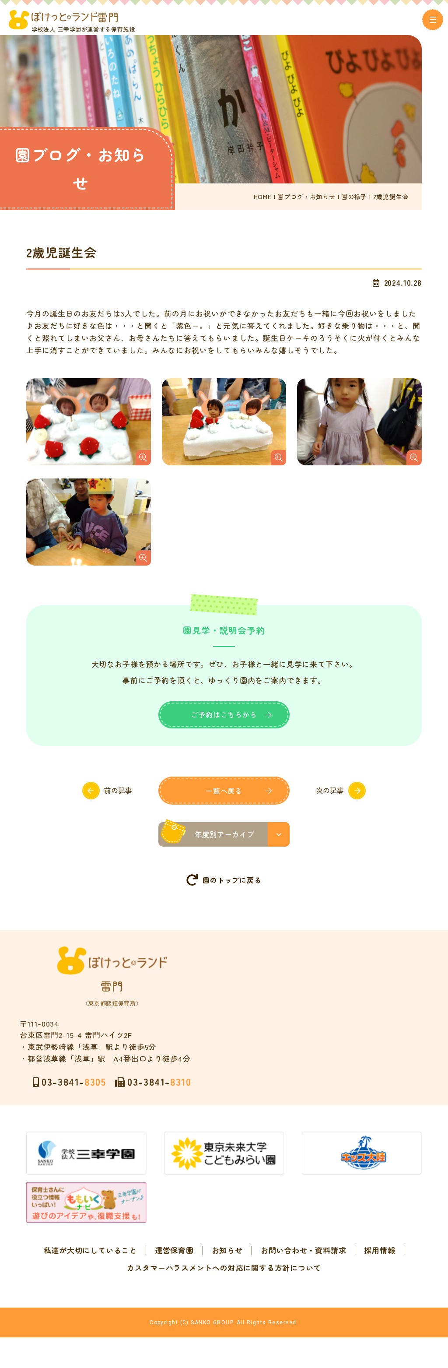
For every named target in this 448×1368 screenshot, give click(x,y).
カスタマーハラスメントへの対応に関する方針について (224, 1267)
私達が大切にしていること (90, 1250)
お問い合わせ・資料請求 (303, 1250)
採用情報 (379, 1250)
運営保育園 (174, 1250)
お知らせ (227, 1250)
